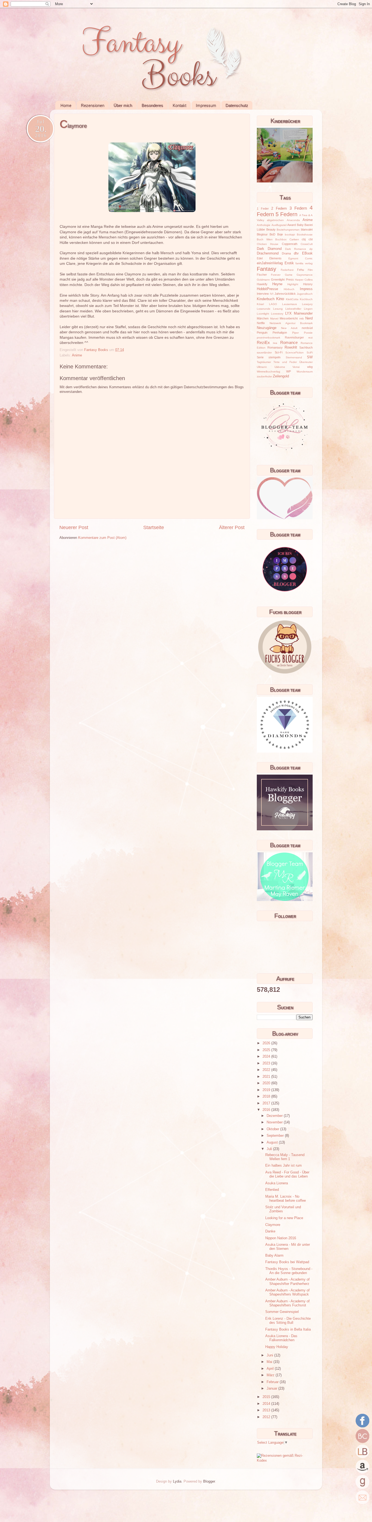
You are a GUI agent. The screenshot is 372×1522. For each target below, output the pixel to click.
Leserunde (263, 308)
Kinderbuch (266, 299)
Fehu (300, 269)
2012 (267, 1417)
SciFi (310, 352)
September (276, 1136)
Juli (270, 1149)
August (273, 1142)
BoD (272, 234)
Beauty (271, 229)
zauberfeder (264, 376)
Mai (270, 1362)
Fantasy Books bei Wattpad (287, 1262)
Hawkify (262, 284)
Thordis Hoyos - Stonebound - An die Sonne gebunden (288, 1271)
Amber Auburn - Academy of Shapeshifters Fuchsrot (287, 1303)
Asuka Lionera (276, 1183)
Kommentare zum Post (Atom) (102, 538)
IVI (271, 293)
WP (288, 371)
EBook (307, 253)
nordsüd (307, 328)
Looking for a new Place (284, 1218)
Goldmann (263, 279)
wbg (310, 366)
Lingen (308, 308)
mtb (301, 318)
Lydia (177, 1481)
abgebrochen (275, 220)
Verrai (296, 366)
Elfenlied (272, 1190)
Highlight (292, 284)
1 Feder (263, 208)
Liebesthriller (293, 308)
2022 (267, 1070)
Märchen (263, 318)
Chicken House (267, 244)
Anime (77, 355)
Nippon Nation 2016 (280, 1238)
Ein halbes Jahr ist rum (283, 1165)
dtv (296, 253)
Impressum (206, 105)
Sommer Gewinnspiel (282, 1312)
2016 (267, 1110)
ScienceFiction (294, 352)
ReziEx (263, 342)
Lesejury (307, 304)
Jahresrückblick (285, 293)
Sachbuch (306, 347)
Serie (260, 357)
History (308, 284)
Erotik (289, 263)
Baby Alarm (274, 1255)
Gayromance (305, 274)
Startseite (153, 527)
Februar (273, 1382)
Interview (263, 293)
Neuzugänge (266, 328)
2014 (267, 1404)
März (271, 1375)
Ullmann (262, 366)
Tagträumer (264, 362)
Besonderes (152, 105)
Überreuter (306, 362)
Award (291, 224)
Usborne (280, 366)
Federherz (287, 269)
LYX (288, 313)
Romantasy (275, 347)
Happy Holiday (276, 1347)
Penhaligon (280, 332)
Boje (280, 234)
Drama (286, 253)
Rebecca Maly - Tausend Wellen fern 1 (284, 1157)
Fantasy (266, 269)
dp (311, 248)
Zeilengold (281, 376)
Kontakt (179, 105)
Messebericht (289, 318)
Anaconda (293, 220)
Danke (270, 1231)
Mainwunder (303, 313)
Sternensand (294, 357)
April (271, 1369)
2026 (267, 1043)
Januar (272, 1388)
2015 (267, 1397)
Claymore (272, 1225)
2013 (267, 1410)
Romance (289, 342)
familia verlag (304, 263)
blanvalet (307, 229)
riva (275, 342)
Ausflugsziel (279, 224)
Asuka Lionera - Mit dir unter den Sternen (287, 1247)
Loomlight (263, 313)
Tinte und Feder (285, 362)
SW (310, 357)
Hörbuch (289, 289)
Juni (270, 1355)
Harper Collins (304, 279)
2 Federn (279, 208)
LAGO (273, 304)
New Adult (289, 328)
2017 (267, 1103)
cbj (304, 239)
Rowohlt (291, 347)
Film (310, 269)
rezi (310, 337)
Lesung (278, 308)
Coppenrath (289, 244)
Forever (275, 274)
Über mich (123, 105)
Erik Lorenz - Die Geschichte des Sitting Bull (288, 1321)
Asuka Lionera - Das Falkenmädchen (281, 1338)
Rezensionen (92, 105)
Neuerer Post (73, 527)
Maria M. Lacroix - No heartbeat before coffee (285, 1199)
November (275, 1122)
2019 (267, 1090)
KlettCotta (292, 299)
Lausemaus (289, 304)
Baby (300, 224)
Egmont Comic (300, 258)
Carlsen (294, 239)
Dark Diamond (269, 249)
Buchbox (280, 239)
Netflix (261, 323)
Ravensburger (294, 337)
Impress (306, 289)
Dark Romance (295, 248)
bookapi (290, 234)
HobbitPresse (267, 289)
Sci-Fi (278, 352)
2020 (267, 1083)
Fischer (262, 274)
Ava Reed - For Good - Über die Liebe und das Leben (287, 1174)
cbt (311, 239)
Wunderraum (305, 371)
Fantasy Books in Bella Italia (288, 1329)
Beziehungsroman (288, 229)
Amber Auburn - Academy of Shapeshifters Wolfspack (287, 1292)
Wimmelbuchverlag (268, 371)
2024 (267, 1056)
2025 (267, 1050)
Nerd (309, 318)
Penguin (262, 332)
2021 (267, 1077)
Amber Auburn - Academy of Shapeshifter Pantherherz (287, 1281)
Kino (280, 298)
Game (288, 274)
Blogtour (262, 234)
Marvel (274, 318)
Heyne (277, 284)
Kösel (260, 304)
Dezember (275, 1116)
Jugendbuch (305, 293)
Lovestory (277, 313)
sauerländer (264, 352)
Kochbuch (306, 299)
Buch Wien (265, 239)
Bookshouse (305, 234)
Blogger (209, 1481)
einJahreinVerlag (270, 263)
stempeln (274, 357)
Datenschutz (236, 105)
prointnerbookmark (268, 337)
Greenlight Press (282, 279)
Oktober (273, 1129)
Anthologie (263, 224)
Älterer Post (232, 527)
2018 (267, 1096)
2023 (267, 1063)
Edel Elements (269, 258)
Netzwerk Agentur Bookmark (291, 323)
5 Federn (286, 214)
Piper (295, 332)
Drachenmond (268, 253)
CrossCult (307, 244)
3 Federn (298, 208)
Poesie (308, 332)
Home (65, 105)
